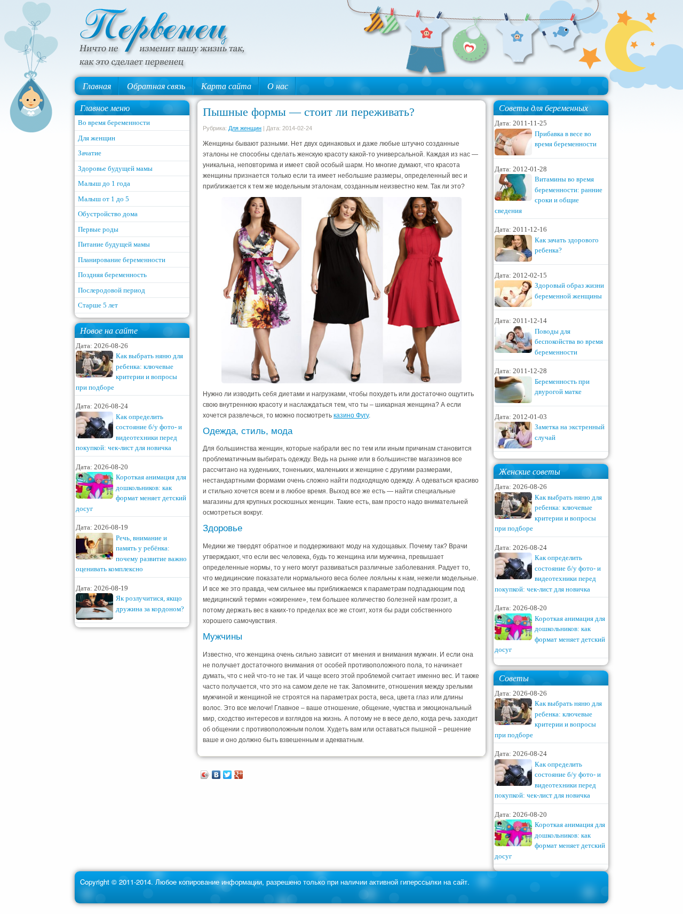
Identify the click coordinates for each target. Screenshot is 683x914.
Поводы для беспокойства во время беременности (569, 341)
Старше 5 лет (98, 305)
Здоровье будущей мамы (115, 168)
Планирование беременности (121, 260)
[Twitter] (227, 775)
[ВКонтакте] (216, 775)
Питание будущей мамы (114, 244)
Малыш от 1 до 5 (103, 199)
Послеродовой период (111, 290)
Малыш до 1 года (104, 183)
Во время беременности (114, 123)
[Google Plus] (238, 775)
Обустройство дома (108, 214)
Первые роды (98, 229)
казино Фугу (351, 415)
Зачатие (89, 153)
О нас (277, 85)
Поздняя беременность (112, 275)
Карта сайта (226, 85)
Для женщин (96, 138)
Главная (97, 85)
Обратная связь (156, 85)
